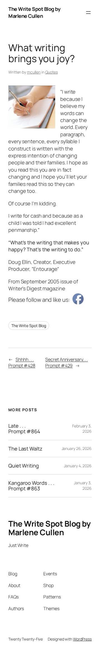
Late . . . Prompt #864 (24, 428)
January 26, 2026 (77, 448)
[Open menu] (88, 12)
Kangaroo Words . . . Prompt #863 (31, 485)
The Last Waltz (25, 448)
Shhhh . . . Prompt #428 (21, 362)
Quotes (51, 72)
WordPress (82, 639)
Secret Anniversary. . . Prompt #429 (66, 362)
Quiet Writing (23, 465)
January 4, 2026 (78, 465)
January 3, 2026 (83, 485)
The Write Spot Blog (28, 325)
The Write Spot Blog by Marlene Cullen (34, 12)
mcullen (34, 72)
